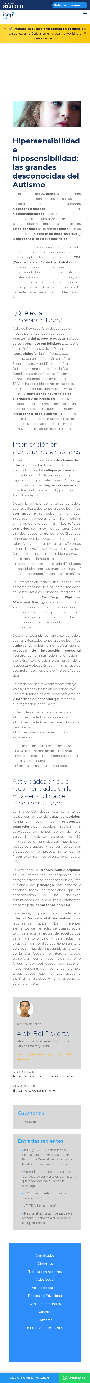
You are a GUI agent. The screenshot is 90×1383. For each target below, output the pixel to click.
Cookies (45, 1312)
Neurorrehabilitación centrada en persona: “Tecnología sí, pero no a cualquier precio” (47, 1218)
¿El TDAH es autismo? (40, 1206)
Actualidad (31, 1122)
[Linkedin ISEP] (50, 1341)
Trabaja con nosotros (45, 1272)
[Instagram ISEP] (60, 1341)
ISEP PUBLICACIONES (45, 1328)
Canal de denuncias (45, 1304)
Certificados (45, 1256)
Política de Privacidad (45, 1296)
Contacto (45, 1320)
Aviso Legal (45, 1280)
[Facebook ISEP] (31, 1341)
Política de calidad (45, 1288)
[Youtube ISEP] (41, 1341)
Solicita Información (69, 5)
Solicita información (29, 1378)
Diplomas (45, 1263)
